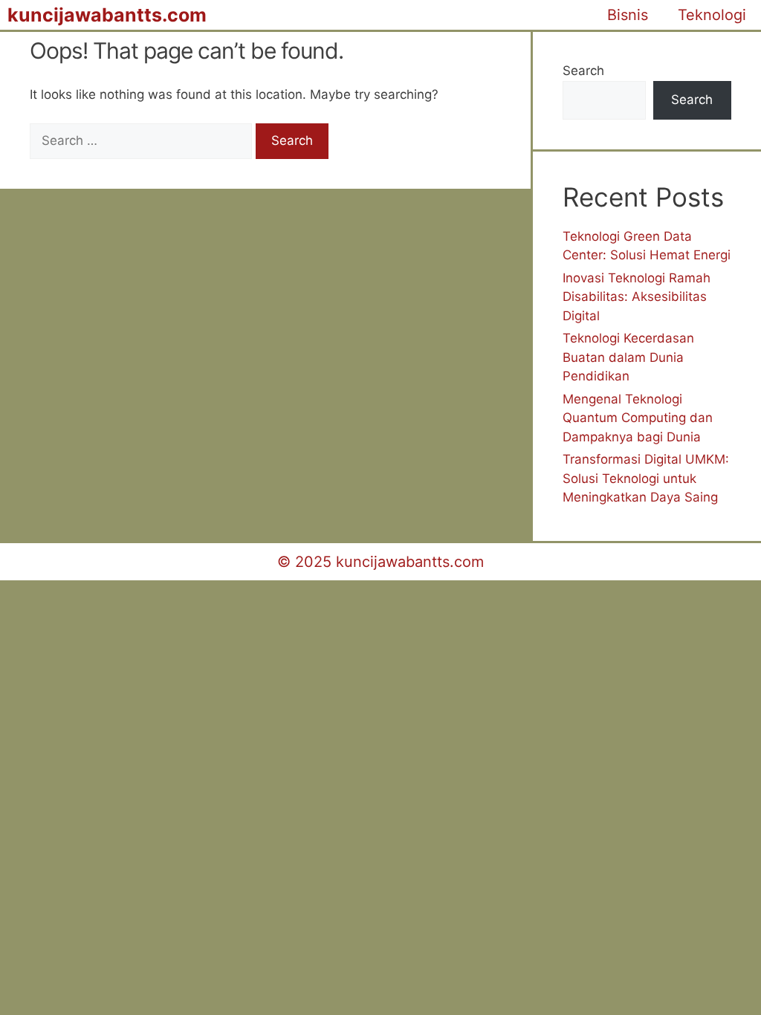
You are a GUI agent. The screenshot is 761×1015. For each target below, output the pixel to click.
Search (583, 70)
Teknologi (712, 15)
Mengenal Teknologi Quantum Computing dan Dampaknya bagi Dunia (638, 418)
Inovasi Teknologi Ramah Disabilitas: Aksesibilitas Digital (636, 296)
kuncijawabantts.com (107, 15)
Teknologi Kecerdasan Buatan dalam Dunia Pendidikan (628, 357)
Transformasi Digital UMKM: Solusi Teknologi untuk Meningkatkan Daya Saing (646, 478)
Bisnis (627, 15)
